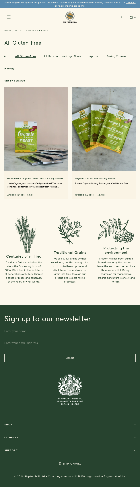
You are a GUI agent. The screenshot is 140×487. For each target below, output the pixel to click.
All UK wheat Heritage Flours (62, 56)
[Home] (70, 17)
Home (8, 30)
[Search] (122, 17)
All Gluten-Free (25, 56)
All (5, 56)
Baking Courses (116, 56)
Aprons (93, 56)
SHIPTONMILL (71, 463)
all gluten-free (25, 30)
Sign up (70, 357)
